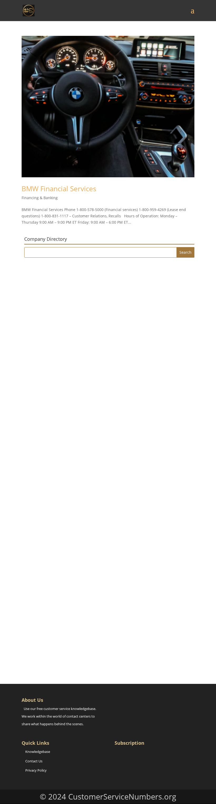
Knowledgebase (37, 751)
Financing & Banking (40, 197)
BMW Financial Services (59, 188)
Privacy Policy (36, 770)
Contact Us (33, 761)
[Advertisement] (109, 298)
